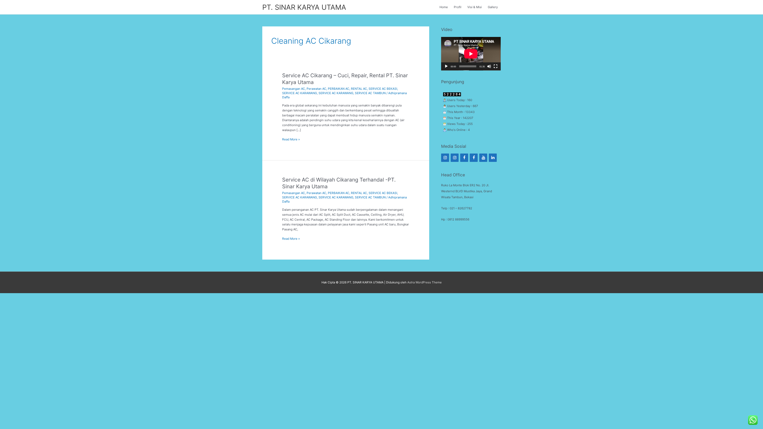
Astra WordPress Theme (424, 282)
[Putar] (446, 66)
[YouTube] (483, 158)
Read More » (291, 139)
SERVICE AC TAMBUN (370, 93)
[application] (471, 54)
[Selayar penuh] (496, 66)
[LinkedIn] (493, 158)
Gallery (493, 7)
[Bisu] (489, 66)
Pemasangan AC (293, 89)
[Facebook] (464, 158)
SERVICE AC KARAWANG (299, 93)
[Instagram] (445, 158)
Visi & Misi (474, 7)
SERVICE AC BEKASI (383, 89)
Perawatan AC (316, 89)
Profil (457, 7)
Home (444, 7)
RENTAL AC (359, 89)
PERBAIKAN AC (338, 89)
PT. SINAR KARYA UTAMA (304, 7)
